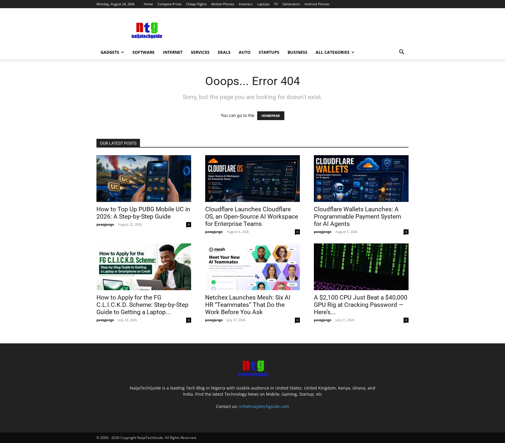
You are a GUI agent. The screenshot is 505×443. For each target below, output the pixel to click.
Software (143, 52)
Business (297, 52)
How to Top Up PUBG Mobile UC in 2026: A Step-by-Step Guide (143, 213)
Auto (244, 52)
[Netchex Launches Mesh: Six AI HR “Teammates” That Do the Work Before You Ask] (252, 266)
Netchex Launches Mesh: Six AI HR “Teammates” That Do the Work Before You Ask (247, 305)
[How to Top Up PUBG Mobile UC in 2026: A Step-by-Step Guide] (143, 178)
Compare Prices (169, 4)
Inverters (245, 4)
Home (148, 4)
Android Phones (317, 4)
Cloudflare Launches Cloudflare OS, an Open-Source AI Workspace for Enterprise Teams (251, 216)
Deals (224, 52)
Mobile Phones (222, 4)
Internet (173, 52)
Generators (291, 4)
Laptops (263, 4)
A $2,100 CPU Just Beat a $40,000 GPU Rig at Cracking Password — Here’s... (360, 305)
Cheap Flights (196, 4)
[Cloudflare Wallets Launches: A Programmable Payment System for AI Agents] (361, 178)
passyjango (105, 224)
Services (200, 52)
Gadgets (110, 52)
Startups (269, 52)
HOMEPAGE (271, 116)
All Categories (333, 52)
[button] (402, 53)
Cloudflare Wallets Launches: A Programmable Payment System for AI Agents (357, 216)
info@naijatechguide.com (264, 406)
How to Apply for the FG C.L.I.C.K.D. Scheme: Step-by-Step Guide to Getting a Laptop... (142, 305)
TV (276, 4)
